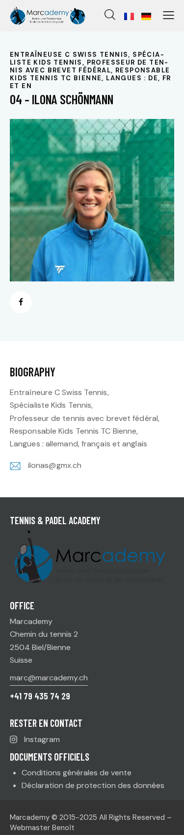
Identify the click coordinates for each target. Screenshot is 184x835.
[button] (168, 15)
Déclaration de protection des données (93, 785)
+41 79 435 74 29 (40, 695)
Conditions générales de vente (76, 772)
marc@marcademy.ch (49, 678)
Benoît (63, 828)
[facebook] (21, 302)
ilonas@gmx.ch (54, 465)
